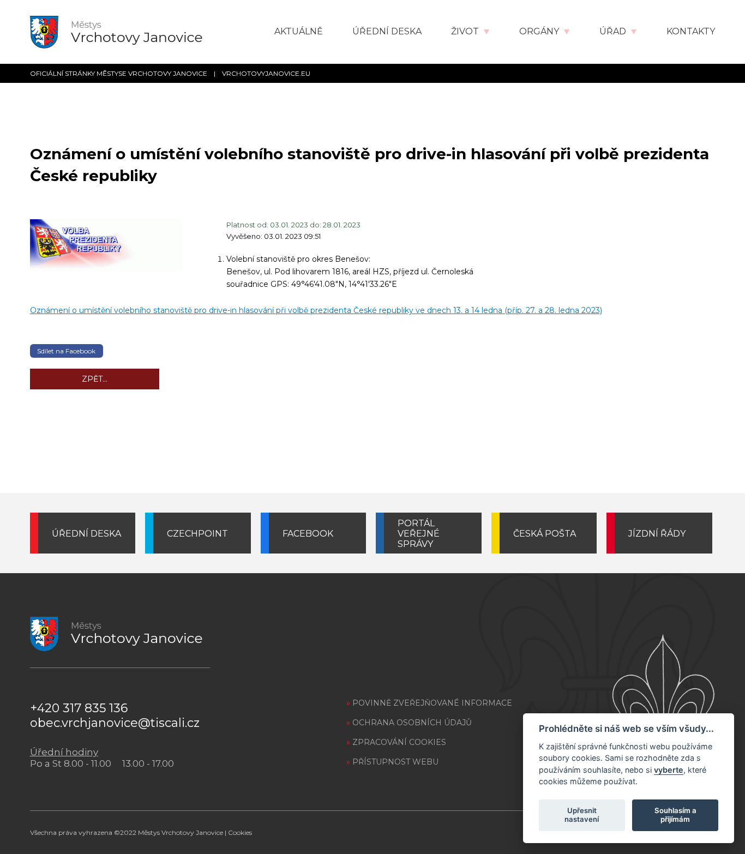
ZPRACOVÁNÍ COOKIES (396, 742)
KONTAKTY (690, 31)
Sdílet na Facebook (66, 351)
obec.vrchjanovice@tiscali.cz (115, 722)
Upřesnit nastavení (581, 814)
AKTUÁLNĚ (298, 31)
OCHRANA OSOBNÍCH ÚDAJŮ (409, 722)
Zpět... (94, 379)
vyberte (668, 769)
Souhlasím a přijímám (675, 814)
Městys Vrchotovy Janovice (180, 832)
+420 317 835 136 (79, 708)
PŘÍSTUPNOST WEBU (392, 762)
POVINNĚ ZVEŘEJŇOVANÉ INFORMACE (429, 703)
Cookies (240, 832)
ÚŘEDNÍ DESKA (387, 31)
